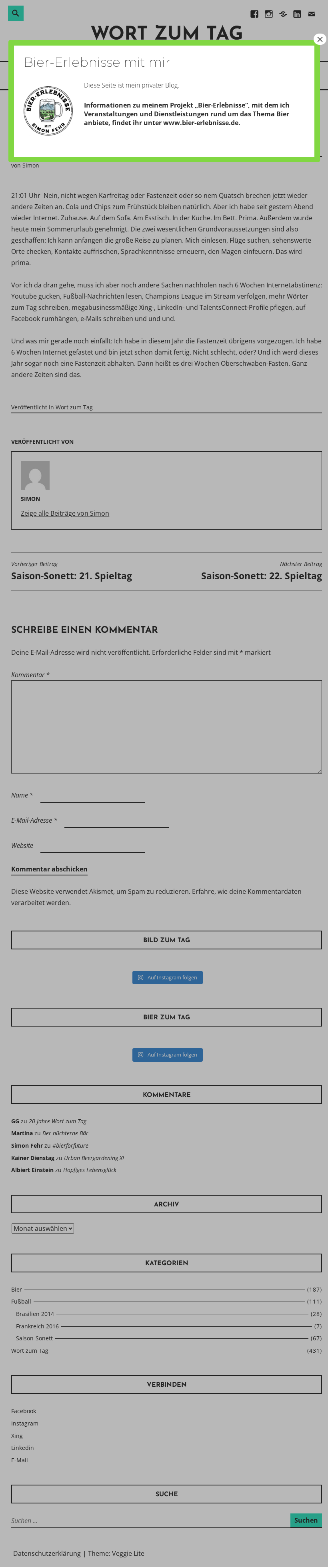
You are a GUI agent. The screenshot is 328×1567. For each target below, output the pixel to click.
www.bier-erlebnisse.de (200, 122)
